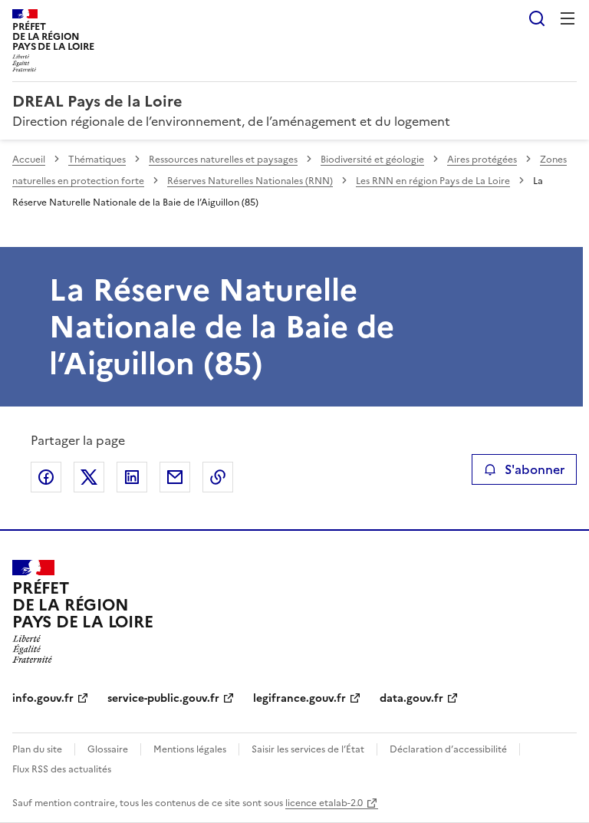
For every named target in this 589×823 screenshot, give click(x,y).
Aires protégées (482, 159)
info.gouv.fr (43, 698)
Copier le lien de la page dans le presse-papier (217, 477)
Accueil (28, 159)
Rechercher (537, 18)
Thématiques (97, 159)
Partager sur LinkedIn (132, 477)
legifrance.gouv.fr (299, 698)
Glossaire (107, 749)
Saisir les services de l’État (308, 749)
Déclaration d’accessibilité (448, 749)
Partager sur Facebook (46, 477)
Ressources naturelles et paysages (223, 159)
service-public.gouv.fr (163, 698)
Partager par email (175, 477)
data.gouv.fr (411, 698)
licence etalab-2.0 (324, 803)
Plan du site (37, 749)
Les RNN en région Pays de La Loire (433, 181)
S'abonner (534, 469)
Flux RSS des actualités (61, 769)
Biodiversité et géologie (372, 159)
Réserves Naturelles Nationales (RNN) (250, 181)
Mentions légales (189, 749)
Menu (567, 18)
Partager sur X (89, 477)
